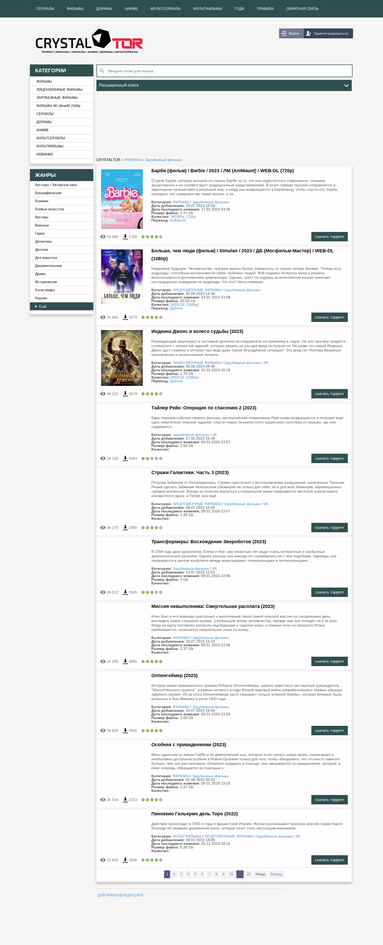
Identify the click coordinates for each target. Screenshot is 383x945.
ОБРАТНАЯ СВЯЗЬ (302, 9)
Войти (294, 33)
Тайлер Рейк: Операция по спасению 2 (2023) (203, 407)
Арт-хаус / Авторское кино (56, 185)
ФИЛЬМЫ (75, 9)
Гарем (40, 233)
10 (231, 874)
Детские (41, 250)
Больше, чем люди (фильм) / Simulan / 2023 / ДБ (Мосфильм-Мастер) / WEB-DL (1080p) (242, 254)
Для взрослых (46, 258)
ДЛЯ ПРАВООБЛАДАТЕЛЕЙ (120, 895)
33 (248, 874)
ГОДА (239, 9)
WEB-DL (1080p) (185, 304)
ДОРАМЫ (104, 9)
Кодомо (41, 298)
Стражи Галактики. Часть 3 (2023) (190, 472)
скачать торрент (329, 236)
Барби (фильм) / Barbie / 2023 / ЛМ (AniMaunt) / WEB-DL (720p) (222, 170)
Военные (42, 225)
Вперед (276, 874)
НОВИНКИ (44, 154)
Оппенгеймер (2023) (174, 675)
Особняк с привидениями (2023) (188, 744)
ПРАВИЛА (265, 9)
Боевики (41, 201)
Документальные (48, 266)
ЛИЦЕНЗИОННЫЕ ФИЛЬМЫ (59, 90)
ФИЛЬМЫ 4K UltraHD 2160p (58, 106)
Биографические (48, 193)
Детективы (43, 241)
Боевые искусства (49, 209)
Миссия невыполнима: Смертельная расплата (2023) (213, 606)
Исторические (46, 282)
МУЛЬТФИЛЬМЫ (207, 9)
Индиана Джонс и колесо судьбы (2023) (197, 331)
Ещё (43, 306)
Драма (40, 274)
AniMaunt (178, 220)
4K (266, 363)
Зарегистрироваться (331, 33)
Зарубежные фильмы (210, 202)
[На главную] (111, 41)
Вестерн (41, 217)
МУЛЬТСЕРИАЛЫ (166, 9)
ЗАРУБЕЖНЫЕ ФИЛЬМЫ (57, 98)
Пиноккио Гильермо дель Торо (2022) (194, 813)
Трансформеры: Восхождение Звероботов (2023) (208, 541)
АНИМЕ (131, 9)
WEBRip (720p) (183, 216)
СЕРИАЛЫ (45, 9)
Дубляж (176, 308)
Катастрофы (45, 290)
